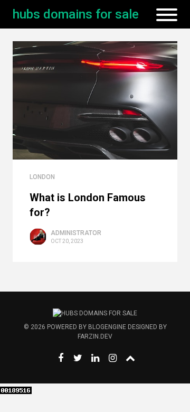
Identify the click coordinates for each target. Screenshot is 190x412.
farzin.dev (95, 336)
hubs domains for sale (76, 14)
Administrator (76, 233)
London (42, 177)
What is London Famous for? (88, 205)
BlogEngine (107, 327)
